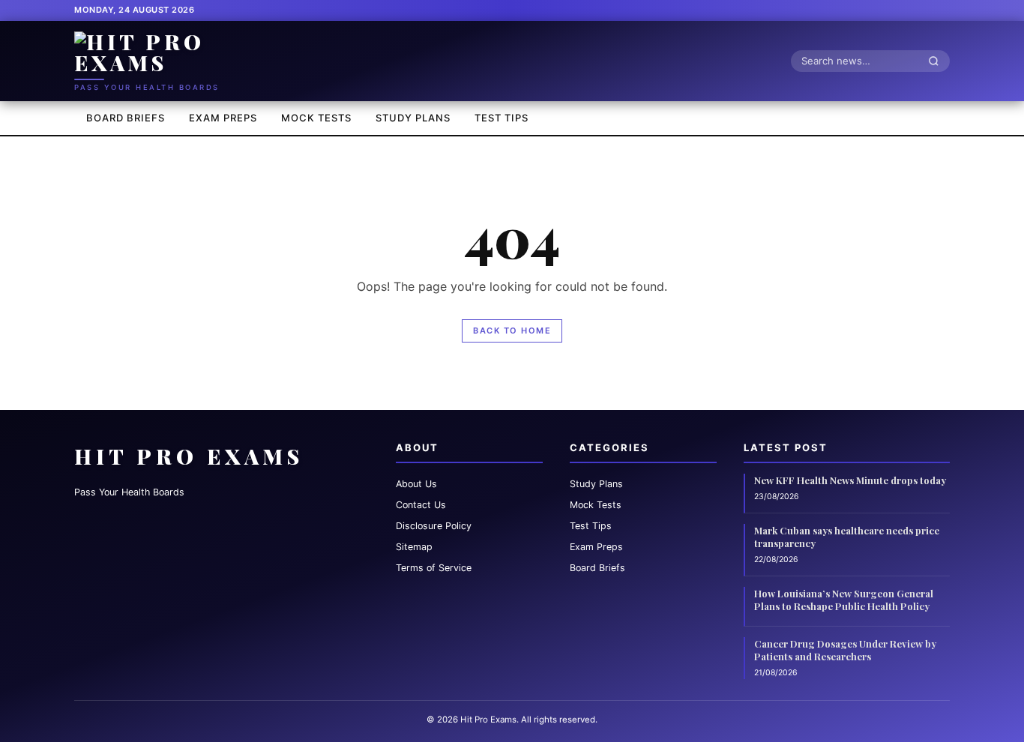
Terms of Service (434, 567)
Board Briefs (125, 118)
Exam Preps (223, 118)
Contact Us (421, 504)
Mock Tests (316, 118)
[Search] (938, 60)
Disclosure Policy (434, 525)
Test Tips (501, 118)
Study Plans (413, 118)
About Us (416, 483)
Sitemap (414, 546)
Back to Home (512, 330)
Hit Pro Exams (189, 456)
